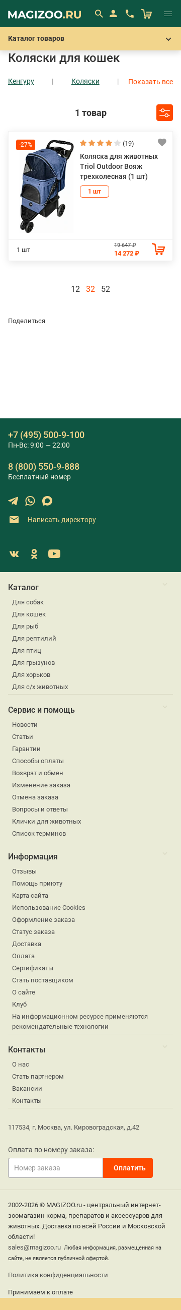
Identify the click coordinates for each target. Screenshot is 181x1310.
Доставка (26, 944)
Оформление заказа (43, 919)
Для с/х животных (40, 687)
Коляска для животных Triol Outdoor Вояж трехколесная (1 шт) (119, 166)
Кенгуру (21, 81)
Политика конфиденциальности (58, 1275)
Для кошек (29, 614)
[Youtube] (54, 554)
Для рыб (25, 626)
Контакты (27, 1100)
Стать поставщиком (42, 980)
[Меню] (168, 14)
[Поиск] (99, 14)
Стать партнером (38, 1076)
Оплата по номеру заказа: (51, 1150)
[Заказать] (158, 249)
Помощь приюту (37, 883)
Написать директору (61, 519)
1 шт (94, 191)
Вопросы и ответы (40, 809)
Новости (25, 724)
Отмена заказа (35, 797)
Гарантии (26, 749)
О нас (20, 1064)
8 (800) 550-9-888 (43, 466)
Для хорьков (31, 674)
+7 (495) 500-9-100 (46, 434)
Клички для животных (46, 821)
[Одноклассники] (34, 554)
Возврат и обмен (37, 773)
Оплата (23, 956)
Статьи (22, 736)
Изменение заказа (41, 785)
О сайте (23, 992)
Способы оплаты (38, 761)
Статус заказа (33, 931)
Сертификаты (32, 968)
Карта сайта (30, 895)
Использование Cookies (48, 907)
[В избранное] (161, 142)
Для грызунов (33, 662)
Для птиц (26, 650)
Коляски (85, 81)
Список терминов (39, 833)
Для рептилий (34, 638)
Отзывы (24, 871)
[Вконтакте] (14, 554)
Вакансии (27, 1088)
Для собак (28, 602)
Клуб (19, 1004)
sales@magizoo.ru (34, 1247)
